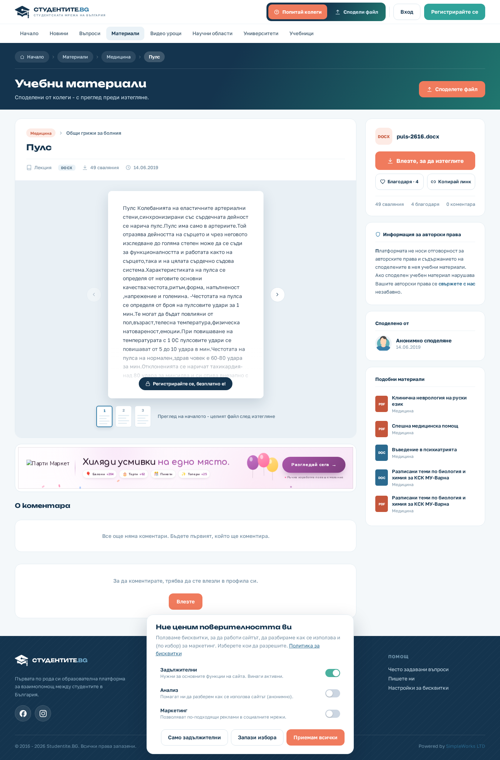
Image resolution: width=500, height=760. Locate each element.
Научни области (212, 33)
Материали (125, 33)
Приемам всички (315, 737)
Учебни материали (81, 83)
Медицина (119, 57)
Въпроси (89, 33)
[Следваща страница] (277, 294)
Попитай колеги (302, 12)
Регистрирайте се (454, 12)
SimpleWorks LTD (465, 746)
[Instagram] (43, 713)
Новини (59, 33)
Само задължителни (194, 737)
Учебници (301, 33)
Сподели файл (360, 12)
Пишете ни (401, 679)
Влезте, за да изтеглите (430, 160)
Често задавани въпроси (418, 669)
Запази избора (257, 737)
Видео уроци (165, 33)
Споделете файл (456, 89)
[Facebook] (23, 713)
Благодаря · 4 (403, 181)
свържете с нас (457, 284)
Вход (406, 12)
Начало (29, 33)
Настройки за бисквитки (418, 688)
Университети (261, 33)
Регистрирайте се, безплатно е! (189, 383)
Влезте (186, 601)
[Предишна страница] (94, 294)
